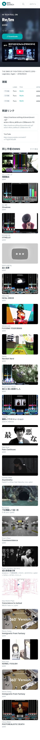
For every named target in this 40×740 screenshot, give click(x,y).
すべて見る (34, 149)
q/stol (4, 25)
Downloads (13, 36)
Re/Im (21, 91)
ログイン (33, 4)
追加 (12, 31)
